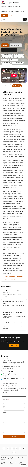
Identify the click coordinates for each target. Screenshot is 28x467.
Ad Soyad (6, 399)
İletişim (22, 11)
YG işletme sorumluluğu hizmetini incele (13, 276)
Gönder (14, 436)
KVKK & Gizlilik (3, 462)
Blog (20, 6)
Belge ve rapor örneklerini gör (11, 279)
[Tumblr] (14, 452)
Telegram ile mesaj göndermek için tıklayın (13, 379)
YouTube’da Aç (17, 86)
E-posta (5, 406)
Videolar (15, 6)
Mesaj (5, 421)
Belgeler (10, 11)
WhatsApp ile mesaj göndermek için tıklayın (13, 375)
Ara (25, 19)
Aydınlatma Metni (12, 462)
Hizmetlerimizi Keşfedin (9, 50)
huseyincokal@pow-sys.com (11, 366)
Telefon (5, 412)
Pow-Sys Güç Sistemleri (10, 383)
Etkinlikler (16, 11)
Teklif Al (4, 15)
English (11, 15)
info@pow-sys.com (8, 368)
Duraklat (23, 464)
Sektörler (10, 6)
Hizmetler (3, 6)
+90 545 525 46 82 (16, 45)
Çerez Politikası (21, 462)
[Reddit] (20, 448)
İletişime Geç (14, 345)
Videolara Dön (6, 86)
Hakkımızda (4, 11)
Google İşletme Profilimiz (10, 386)
